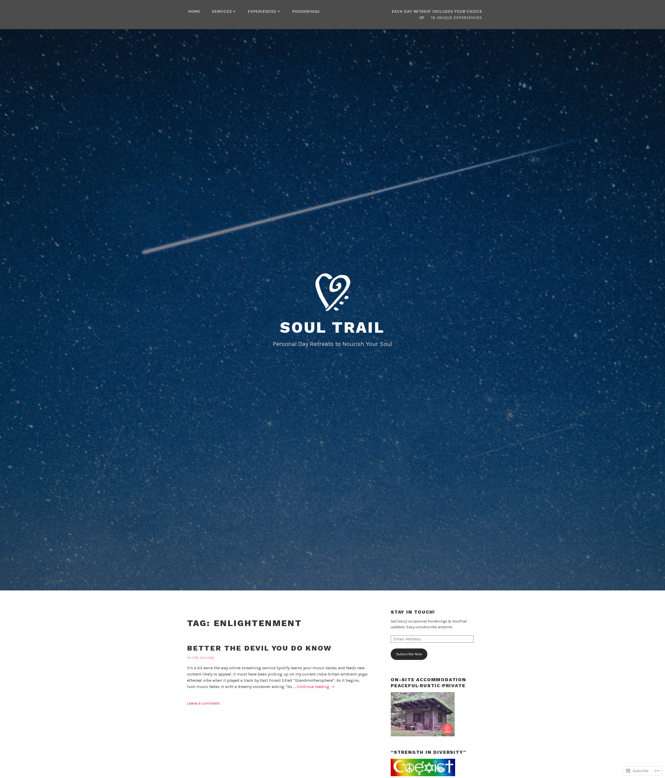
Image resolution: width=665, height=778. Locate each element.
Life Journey (203, 657)
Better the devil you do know (259, 648)
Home (194, 11)
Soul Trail (332, 327)
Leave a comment (203, 703)
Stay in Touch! (413, 612)
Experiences (262, 11)
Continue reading (316, 687)
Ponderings (306, 11)
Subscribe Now (409, 654)
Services (222, 11)
